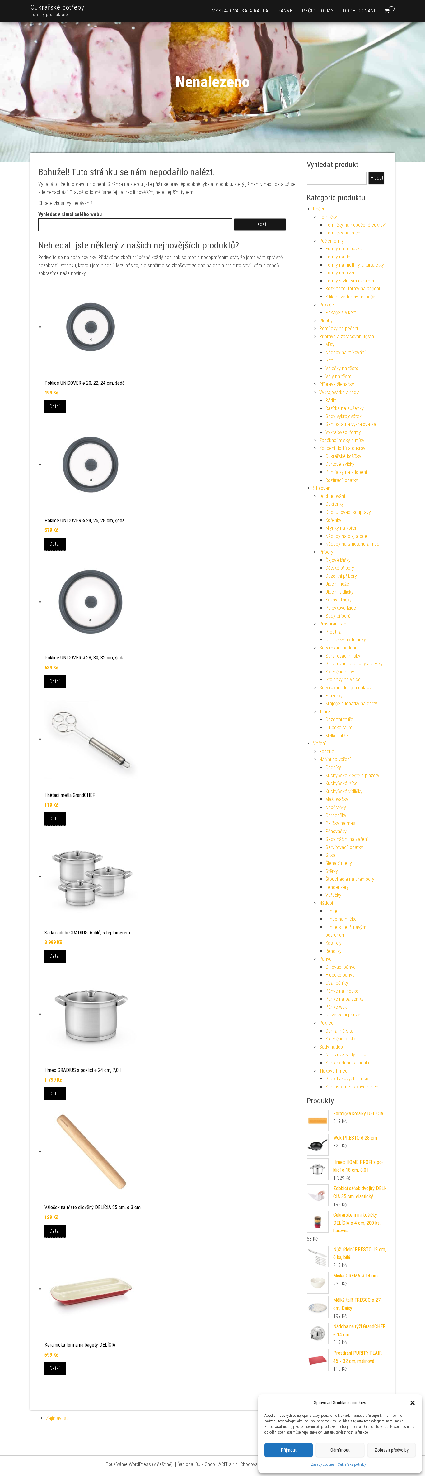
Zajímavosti (57, 1418)
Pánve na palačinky (344, 999)
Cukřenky (334, 504)
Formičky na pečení (344, 233)
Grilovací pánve (340, 967)
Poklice (326, 1023)
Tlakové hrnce (333, 1071)
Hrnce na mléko (341, 919)
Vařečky (333, 895)
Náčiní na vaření (335, 759)
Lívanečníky (336, 983)
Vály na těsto (338, 376)
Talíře (324, 712)
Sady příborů (338, 616)
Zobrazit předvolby (392, 1450)
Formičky (328, 217)
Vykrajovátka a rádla (240, 11)
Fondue (326, 752)
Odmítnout (340, 1450)
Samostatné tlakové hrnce (351, 1087)
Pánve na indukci (342, 991)
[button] (412, 1403)
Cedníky (333, 767)
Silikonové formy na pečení (352, 297)
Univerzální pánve (342, 1015)
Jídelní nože (337, 584)
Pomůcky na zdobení (346, 472)
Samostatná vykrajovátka (350, 424)
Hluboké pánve (340, 975)
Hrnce (331, 911)
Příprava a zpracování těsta (346, 337)
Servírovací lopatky (344, 847)
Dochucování (359, 11)
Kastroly (333, 943)
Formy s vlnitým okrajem (349, 281)
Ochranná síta (339, 1031)
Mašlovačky (336, 799)
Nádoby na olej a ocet (347, 536)
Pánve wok (336, 1007)
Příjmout (289, 1450)
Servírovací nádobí (337, 648)
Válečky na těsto (341, 368)
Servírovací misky (342, 656)
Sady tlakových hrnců (346, 1079)
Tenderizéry (337, 887)
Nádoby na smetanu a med (352, 544)
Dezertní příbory (341, 576)
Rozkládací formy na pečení (352, 289)
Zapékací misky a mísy (341, 440)
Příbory (326, 552)
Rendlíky (333, 951)
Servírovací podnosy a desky (354, 664)
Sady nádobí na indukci (348, 1063)
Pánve (285, 11)
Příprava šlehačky (336, 384)
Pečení (319, 209)
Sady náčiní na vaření (346, 839)
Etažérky (334, 696)
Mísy (329, 344)
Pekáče (326, 305)
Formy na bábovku (343, 249)
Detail (55, 406)
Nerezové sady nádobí (347, 1055)
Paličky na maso (341, 823)
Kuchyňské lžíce (341, 783)
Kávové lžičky (338, 600)
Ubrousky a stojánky (345, 640)
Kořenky (333, 520)
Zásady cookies (322, 1464)
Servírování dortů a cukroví (345, 688)
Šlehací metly (338, 863)
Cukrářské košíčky (343, 456)
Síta (329, 361)
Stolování (322, 488)
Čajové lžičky (338, 560)
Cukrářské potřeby (352, 1464)
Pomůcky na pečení (338, 328)
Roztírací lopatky (341, 480)
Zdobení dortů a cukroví (342, 448)
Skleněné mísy (339, 672)
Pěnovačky (336, 831)
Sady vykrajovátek (343, 416)
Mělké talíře (336, 736)
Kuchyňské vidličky (343, 791)
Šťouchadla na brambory (349, 879)
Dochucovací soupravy (348, 512)
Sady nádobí (331, 1047)
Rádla (330, 400)
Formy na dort (339, 257)
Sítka (330, 855)
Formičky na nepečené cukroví (355, 225)
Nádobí (326, 903)
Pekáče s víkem (341, 313)
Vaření (319, 743)
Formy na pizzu (340, 273)
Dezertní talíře (339, 719)
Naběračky (335, 807)
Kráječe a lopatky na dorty (351, 704)
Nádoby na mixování (345, 352)
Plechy (326, 321)
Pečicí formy (318, 11)
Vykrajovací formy (343, 432)
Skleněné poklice (342, 1039)
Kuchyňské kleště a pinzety (352, 776)
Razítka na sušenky (344, 408)
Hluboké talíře (339, 728)
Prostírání (335, 632)
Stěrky (331, 871)
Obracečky (335, 815)
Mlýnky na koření (341, 528)
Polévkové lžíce (340, 608)
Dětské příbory (339, 568)
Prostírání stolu (334, 624)
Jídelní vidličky (339, 592)
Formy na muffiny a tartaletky (354, 265)
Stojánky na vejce (343, 680)
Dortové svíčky (339, 464)
